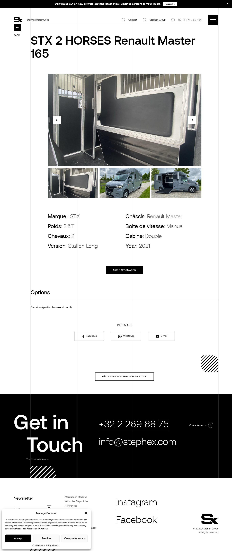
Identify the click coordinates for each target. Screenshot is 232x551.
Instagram (136, 502)
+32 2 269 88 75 (134, 424)
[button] (86, 513)
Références (71, 505)
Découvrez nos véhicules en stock (124, 376)
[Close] (225, 4)
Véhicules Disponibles (76, 501)
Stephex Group (157, 19)
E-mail (163, 335)
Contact (132, 19)
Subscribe (170, 4)
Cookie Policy (38, 545)
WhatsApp (128, 335)
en (200, 19)
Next (192, 120)
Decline (46, 538)
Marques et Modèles (76, 497)
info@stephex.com (137, 441)
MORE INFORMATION (124, 270)
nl (179, 19)
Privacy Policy (52, 545)
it (184, 19)
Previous (57, 120)
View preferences (74, 538)
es (194, 19)
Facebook (91, 335)
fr (189, 19)
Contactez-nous (198, 425)
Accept (18, 538)
